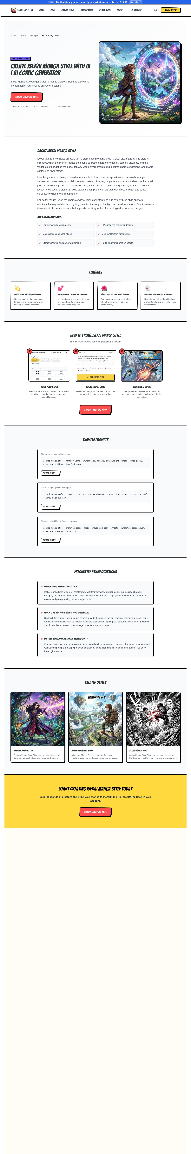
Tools (119, 10)
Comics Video (87, 10)
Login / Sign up (171, 10)
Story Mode (105, 10)
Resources (136, 10)
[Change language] (156, 10)
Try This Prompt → (50, 473)
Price (52, 10)
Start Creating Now (95, 409)
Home (41, 10)
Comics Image (67, 10)
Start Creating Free (26, 96)
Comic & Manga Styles (29, 35)
